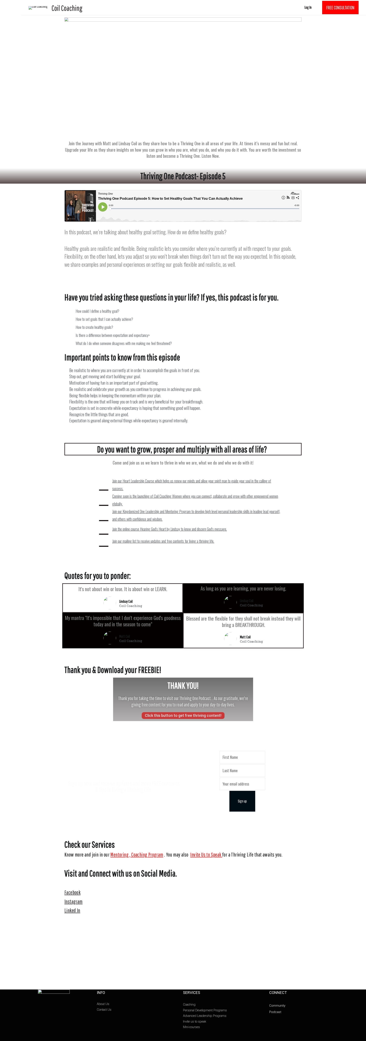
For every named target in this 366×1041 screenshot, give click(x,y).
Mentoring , (120, 854)
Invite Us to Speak (206, 854)
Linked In (72, 910)
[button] (183, 715)
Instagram (73, 901)
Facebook (72, 892)
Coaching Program (147, 854)
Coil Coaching (66, 8)
